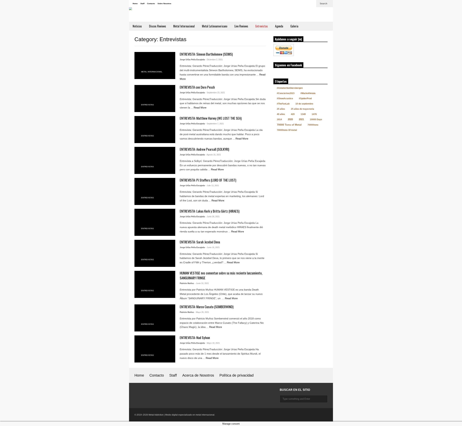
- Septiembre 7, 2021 (215, 124)
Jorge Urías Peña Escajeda (192, 59)
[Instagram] (300, 3)
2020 (290, 119)
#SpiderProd (305, 98)
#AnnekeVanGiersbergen (290, 88)
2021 (301, 119)
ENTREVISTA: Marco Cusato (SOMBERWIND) (207, 306)
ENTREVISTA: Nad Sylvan (195, 337)
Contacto (151, 4)
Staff (142, 4)
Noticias (137, 26)
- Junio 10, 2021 (202, 283)
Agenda (279, 26)
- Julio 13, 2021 (212, 185)
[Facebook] (306, 3)
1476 (314, 114)
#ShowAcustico (285, 98)
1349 (303, 114)
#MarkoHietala (307, 93)
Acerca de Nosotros (198, 375)
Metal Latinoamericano (214, 26)
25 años (281, 109)
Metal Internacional (184, 26)
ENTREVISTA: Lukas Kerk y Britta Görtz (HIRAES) (209, 211)
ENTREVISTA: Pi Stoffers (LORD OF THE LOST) (208, 180)
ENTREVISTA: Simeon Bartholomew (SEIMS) (206, 54)
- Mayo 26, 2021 (202, 312)
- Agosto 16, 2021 (213, 155)
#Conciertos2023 (286, 93)
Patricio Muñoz (187, 283)
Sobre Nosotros (164, 4)
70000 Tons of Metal (289, 124)
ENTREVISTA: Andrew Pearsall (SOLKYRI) (204, 149)
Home (135, 4)
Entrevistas (261, 26)
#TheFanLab (283, 103)
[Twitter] (311, 3)
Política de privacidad (236, 375)
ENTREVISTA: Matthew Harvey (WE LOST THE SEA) (211, 118)
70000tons (313, 125)
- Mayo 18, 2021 (213, 343)
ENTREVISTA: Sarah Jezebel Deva (200, 241)
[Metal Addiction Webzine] (176, 14)
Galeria (294, 26)
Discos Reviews (157, 26)
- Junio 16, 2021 (213, 247)
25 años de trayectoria (302, 109)
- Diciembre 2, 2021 (214, 59)
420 (293, 114)
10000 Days (316, 119)
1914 (279, 119)
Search (324, 3)
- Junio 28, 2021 (213, 216)
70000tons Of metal (287, 130)
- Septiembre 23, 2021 (215, 92)
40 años (281, 114)
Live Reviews (241, 26)
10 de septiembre (304, 103)
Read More (200, 107)
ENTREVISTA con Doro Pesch (197, 87)
